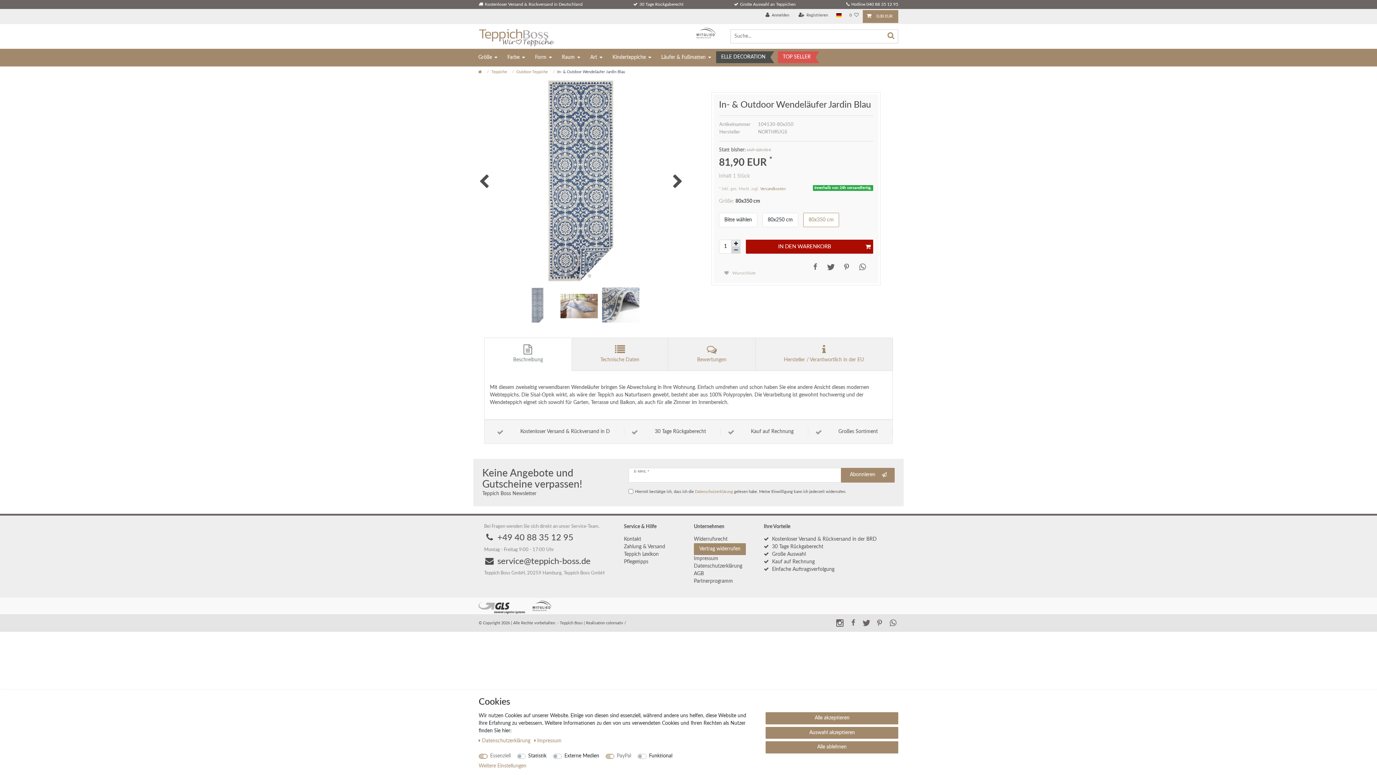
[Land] (839, 15)
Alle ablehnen (832, 747)
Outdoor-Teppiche (532, 72)
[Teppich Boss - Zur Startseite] (516, 36)
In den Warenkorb (804, 246)
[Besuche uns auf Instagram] (839, 622)
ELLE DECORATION (743, 57)
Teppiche (499, 72)
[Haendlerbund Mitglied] (704, 33)
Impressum (706, 558)
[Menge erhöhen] (736, 243)
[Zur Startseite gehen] (480, 72)
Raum (568, 57)
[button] (813, 267)
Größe (485, 57)
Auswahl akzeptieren (832, 732)
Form (540, 57)
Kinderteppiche (629, 57)
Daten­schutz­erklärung (718, 566)
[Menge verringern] (736, 250)
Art (593, 57)
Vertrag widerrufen (719, 548)
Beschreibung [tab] (528, 359)
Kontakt (632, 539)
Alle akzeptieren (832, 717)
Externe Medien (581, 755)
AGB (699, 573)
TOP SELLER (797, 57)
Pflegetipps (636, 561)
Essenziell (500, 755)
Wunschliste (743, 273)
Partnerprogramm (713, 581)
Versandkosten (773, 189)
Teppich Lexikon (641, 554)
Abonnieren (862, 474)
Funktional (660, 755)
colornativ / (616, 623)
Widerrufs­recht (711, 539)
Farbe (513, 57)
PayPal (624, 755)
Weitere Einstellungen (502, 766)
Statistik (537, 755)
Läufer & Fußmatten (683, 57)
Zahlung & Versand (644, 546)
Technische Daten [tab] (619, 359)
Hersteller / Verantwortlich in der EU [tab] (824, 359)
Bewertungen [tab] (712, 359)
